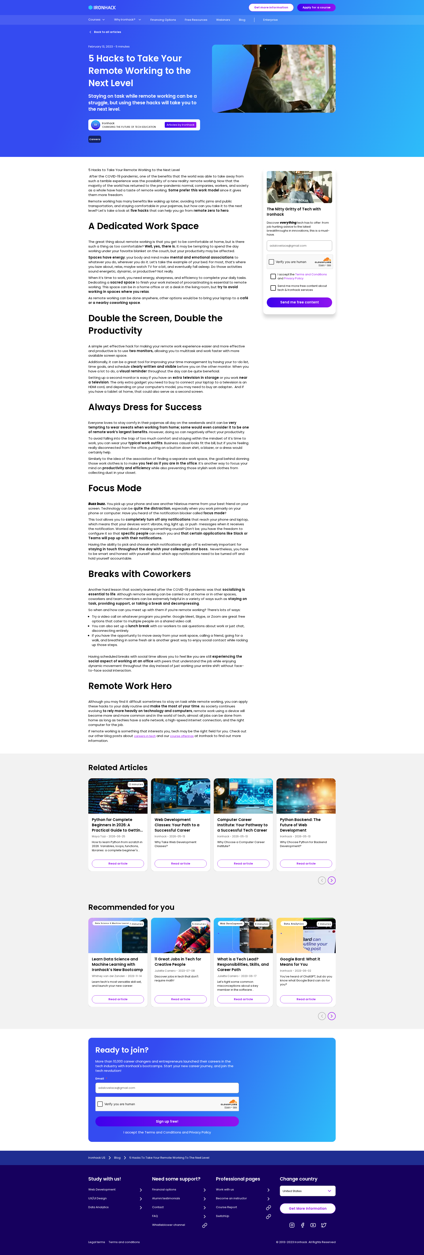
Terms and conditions (124, 1242)
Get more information (271, 7)
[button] (96, 20)
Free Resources (196, 20)
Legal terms (96, 1242)
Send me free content (299, 302)
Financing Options (163, 20)
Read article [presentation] (117, 863)
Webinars (223, 20)
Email (101, 1078)
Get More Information (308, 1208)
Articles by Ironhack (181, 125)
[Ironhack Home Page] (102, 7)
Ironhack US (96, 1158)
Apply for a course (316, 7)
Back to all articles (107, 32)
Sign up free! (167, 1121)
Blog (242, 20)
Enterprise (270, 20)
